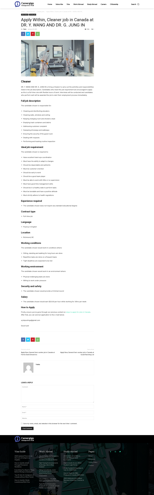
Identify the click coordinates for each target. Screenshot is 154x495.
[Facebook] (23, 34)
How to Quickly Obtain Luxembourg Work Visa (22, 481)
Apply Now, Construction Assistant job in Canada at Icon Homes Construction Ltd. (49, 485)
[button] (135, 4)
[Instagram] (115, 452)
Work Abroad (31, 11)
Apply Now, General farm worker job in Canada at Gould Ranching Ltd (77, 353)
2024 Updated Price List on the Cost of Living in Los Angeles (23, 458)
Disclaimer (91, 459)
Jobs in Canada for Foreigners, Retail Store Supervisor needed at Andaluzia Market (49, 458)
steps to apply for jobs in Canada (78, 312)
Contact (91, 465)
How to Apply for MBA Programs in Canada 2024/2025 (74, 474)
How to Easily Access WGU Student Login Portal (73, 464)
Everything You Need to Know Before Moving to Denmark (24, 471)
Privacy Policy (92, 462)
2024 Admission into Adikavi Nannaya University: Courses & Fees (74, 480)
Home (23, 11)
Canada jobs (40, 11)
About (90, 456)
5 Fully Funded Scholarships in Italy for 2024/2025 (73, 469)
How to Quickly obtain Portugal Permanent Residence (22, 465)
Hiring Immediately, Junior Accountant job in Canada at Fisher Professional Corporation (48, 473)
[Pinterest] (33, 34)
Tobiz (24, 29)
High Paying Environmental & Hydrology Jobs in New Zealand (48, 465)
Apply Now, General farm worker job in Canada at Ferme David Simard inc (38, 353)
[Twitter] (28, 34)
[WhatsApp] (38, 34)
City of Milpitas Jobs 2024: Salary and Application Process (49, 480)
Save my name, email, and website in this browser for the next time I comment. (50, 423)
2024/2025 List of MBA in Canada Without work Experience (72, 458)
